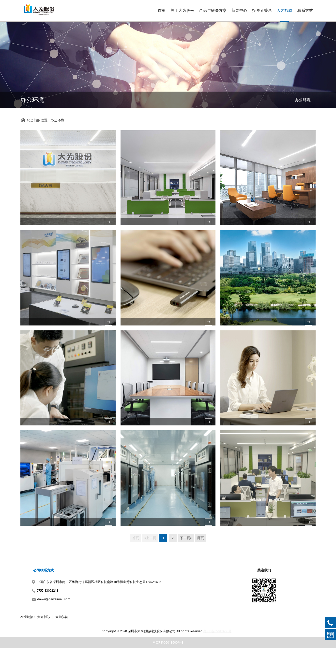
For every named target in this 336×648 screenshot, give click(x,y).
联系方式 (305, 10)
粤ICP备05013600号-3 (168, 642)
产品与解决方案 (213, 10)
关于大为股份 (182, 10)
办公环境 (303, 99)
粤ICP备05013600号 (217, 631)
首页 (162, 10)
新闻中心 (239, 10)
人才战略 (284, 10)
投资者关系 (262, 10)
